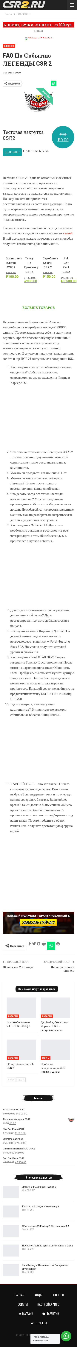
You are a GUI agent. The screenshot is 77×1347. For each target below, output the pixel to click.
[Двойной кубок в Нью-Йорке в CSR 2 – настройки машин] (55, 1007)
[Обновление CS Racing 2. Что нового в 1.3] (11, 1231)
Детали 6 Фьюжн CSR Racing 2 (39, 1186)
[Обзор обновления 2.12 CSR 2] (21, 1050)
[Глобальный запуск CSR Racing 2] (11, 1211)
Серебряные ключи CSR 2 (52, 263)
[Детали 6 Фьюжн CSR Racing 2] (11, 1192)
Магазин (27, 1313)
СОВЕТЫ (23, 1304)
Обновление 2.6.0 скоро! (18, 967)
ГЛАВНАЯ (18, 1295)
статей (68, 233)
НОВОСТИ (9, 45)
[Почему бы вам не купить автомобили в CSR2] (11, 1251)
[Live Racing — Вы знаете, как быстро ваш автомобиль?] (11, 1270)
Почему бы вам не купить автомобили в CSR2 (47, 1245)
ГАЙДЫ (45, 1058)
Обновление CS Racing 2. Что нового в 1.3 (45, 1226)
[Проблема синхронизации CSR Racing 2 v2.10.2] (55, 1050)
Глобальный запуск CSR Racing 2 (40, 1206)
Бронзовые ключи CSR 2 (14, 263)
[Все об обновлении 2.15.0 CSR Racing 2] (21, 1007)
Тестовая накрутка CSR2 (23, 135)
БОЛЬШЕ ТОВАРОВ (38, 307)
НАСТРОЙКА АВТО (48, 1304)
